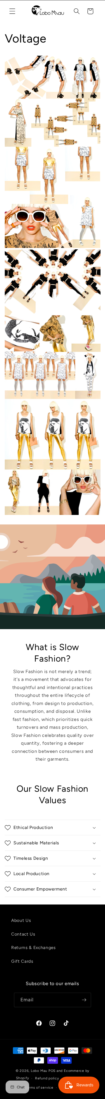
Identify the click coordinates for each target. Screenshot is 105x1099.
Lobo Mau (39, 1071)
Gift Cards (22, 961)
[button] (12, 11)
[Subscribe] (84, 1000)
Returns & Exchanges (33, 947)
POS (51, 1071)
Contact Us (23, 934)
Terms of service (39, 1087)
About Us (21, 920)
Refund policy (47, 1078)
